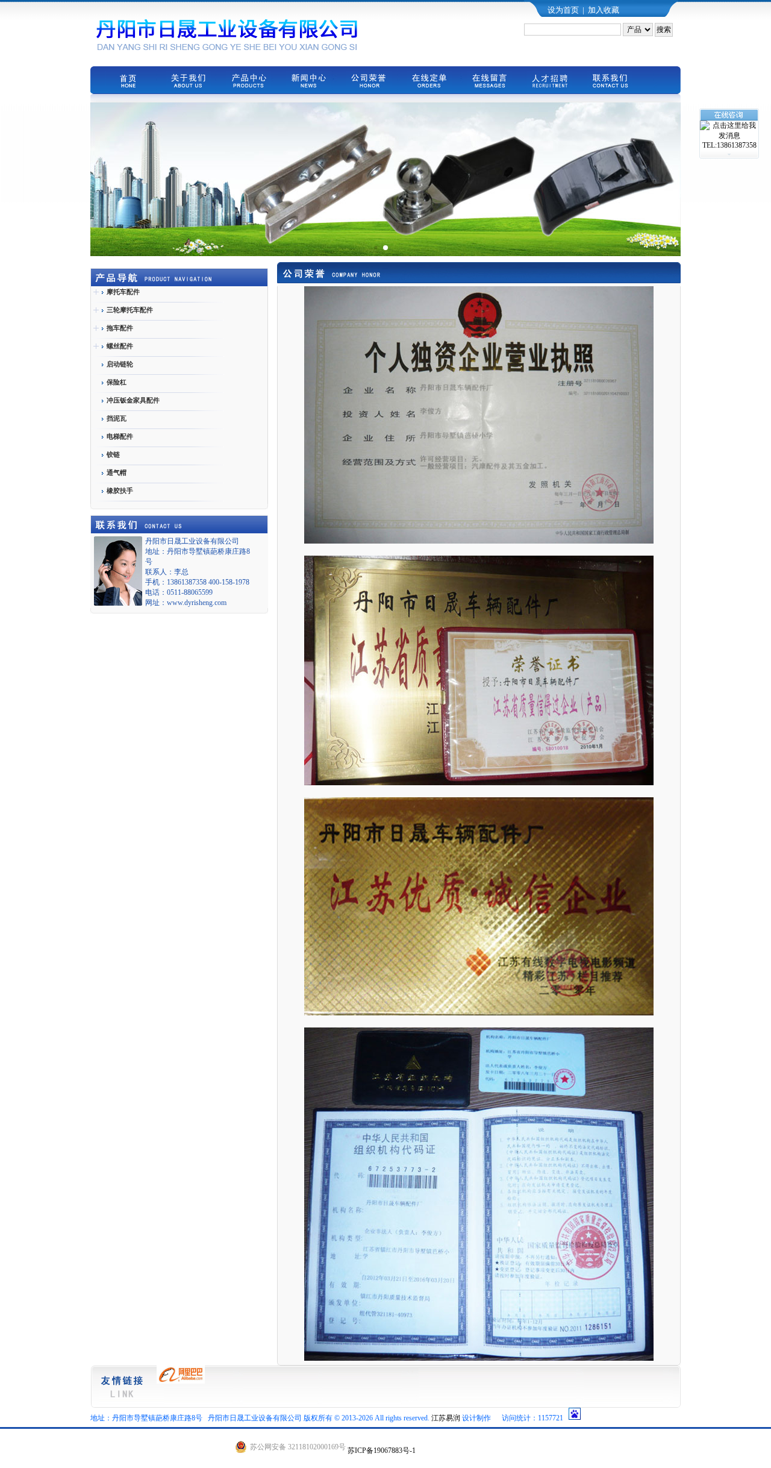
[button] (375, 247)
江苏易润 (445, 1418)
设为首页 (563, 9)
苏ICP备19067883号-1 (382, 1450)
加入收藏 (603, 9)
